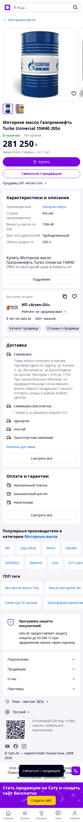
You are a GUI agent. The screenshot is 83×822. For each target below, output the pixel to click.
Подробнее (41, 279)
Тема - (23, 701)
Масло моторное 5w (65, 588)
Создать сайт (41, 800)
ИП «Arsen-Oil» (36, 304)
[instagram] (24, 746)
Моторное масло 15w (22, 588)
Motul (50, 548)
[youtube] (7, 746)
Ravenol (36, 563)
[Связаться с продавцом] (75, 770)
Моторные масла (41, 536)
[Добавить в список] (73, 93)
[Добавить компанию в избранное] (74, 296)
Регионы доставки (20, 447)
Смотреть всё (41, 458)
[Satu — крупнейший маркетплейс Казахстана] (7, 7)
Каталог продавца (23, 328)
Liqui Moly (28, 548)
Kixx (55, 563)
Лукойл (71, 548)
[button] (41, 161)
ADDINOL (12, 563)
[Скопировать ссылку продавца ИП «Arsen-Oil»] (65, 296)
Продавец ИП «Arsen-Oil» (23, 183)
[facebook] (15, 746)
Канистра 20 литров (21, 602)
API (7, 548)
